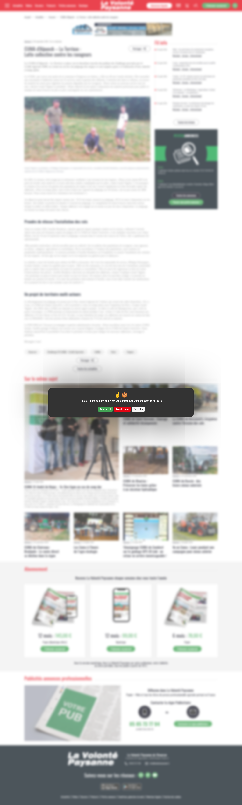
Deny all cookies (122, 409)
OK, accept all (105, 409)
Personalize (138, 409)
